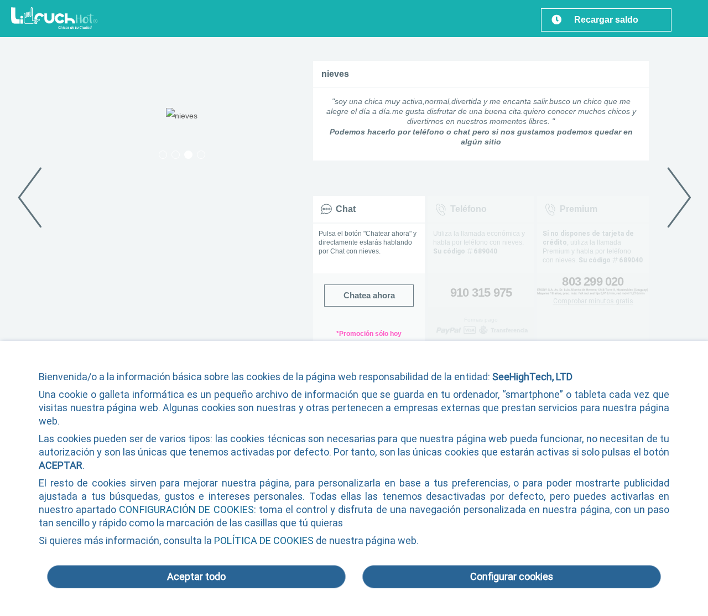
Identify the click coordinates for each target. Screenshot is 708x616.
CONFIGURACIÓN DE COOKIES (186, 509)
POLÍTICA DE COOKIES (264, 540)
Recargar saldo (606, 19)
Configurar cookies (511, 576)
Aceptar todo (196, 576)
